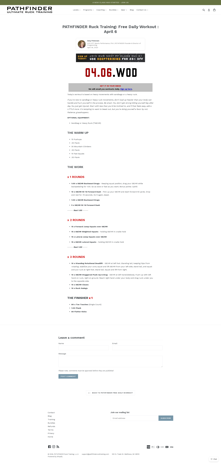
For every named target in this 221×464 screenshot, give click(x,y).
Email (114, 343)
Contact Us (143, 10)
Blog (132, 10)
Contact (51, 412)
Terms (50, 430)
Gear (124, 10)
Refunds (51, 426)
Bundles (114, 10)
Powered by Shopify (55, 456)
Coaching (102, 10)
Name (61, 343)
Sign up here (126, 89)
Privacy (51, 433)
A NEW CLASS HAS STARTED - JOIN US (111, 2)
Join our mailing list (119, 412)
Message (62, 354)
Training (51, 419)
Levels (77, 10)
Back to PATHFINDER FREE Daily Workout (112, 393)
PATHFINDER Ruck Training (64, 454)
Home (50, 437)
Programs (89, 10)
